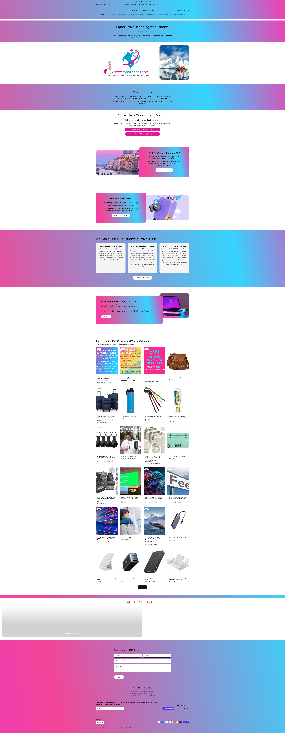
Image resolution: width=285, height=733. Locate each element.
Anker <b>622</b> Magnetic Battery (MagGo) (106, 578)
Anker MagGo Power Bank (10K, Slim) (153, 578)
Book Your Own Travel (121, 215)
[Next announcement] (188, 1)
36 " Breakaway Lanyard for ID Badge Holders (153, 417)
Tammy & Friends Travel (105, 727)
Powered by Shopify (115, 727)
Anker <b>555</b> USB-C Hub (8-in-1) (177, 538)
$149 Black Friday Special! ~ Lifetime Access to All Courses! (106, 377)
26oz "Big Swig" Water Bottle (128, 416)
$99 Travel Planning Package (152, 377)
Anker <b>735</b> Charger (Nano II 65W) (130, 578)
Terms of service (140, 727)
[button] (97, 10)
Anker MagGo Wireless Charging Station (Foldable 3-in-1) (177, 578)
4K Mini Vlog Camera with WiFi (129, 456)
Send (119, 677)
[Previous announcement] (96, 1)
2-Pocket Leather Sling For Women (178, 377)
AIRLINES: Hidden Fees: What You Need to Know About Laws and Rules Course (177, 499)
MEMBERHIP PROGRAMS (142, 277)
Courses (141, 269)
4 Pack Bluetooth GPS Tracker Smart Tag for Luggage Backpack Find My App (106, 458)
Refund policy (132, 727)
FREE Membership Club (173, 267)
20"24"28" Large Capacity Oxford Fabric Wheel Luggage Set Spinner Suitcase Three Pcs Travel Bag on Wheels (106, 418)
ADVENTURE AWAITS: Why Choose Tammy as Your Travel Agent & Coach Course (129, 499)
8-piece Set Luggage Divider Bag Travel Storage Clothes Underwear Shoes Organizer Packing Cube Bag (106, 499)
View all (142, 587)
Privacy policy (124, 727)
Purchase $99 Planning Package (142, 134)
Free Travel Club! (109, 263)
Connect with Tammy (164, 170)
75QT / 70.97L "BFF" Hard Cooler (177, 456)
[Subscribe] (122, 708)
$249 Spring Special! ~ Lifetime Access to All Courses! (129, 377)
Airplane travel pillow (126, 537)
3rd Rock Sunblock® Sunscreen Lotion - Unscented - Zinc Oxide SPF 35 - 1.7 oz (178, 418)
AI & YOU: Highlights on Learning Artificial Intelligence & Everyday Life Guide (153, 499)
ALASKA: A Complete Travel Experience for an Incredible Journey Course (152, 538)
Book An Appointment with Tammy (142, 129)
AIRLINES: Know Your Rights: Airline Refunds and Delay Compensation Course (106, 538)
